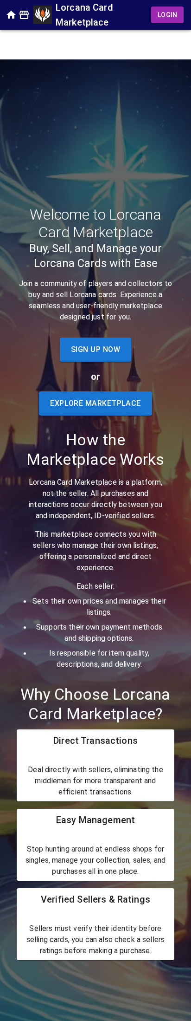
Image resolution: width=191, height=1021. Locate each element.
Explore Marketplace (95, 403)
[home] (11, 15)
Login (168, 15)
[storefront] (24, 15)
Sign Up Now (95, 349)
